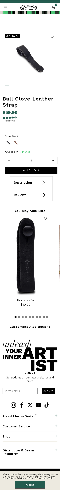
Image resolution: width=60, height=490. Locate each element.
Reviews (20, 195)
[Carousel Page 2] (19, 317)
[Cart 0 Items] (53, 8)
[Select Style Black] (8, 142)
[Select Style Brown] (15, 142)
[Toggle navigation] (5, 7)
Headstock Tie (25, 300)
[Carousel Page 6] (33, 317)
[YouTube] (38, 405)
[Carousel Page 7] (37, 317)
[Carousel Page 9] (44, 317)
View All (13, 35)
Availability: (11, 151)
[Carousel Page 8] (40, 317)
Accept (30, 484)
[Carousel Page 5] (30, 317)
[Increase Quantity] (54, 160)
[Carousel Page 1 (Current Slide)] (15, 317)
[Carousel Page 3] (23, 317)
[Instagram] (13, 405)
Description (23, 182)
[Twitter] (30, 405)
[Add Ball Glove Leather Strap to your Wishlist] (52, 36)
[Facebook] (21, 405)
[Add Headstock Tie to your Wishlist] (45, 218)
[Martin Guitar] (28, 7)
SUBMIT (48, 391)
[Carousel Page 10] (47, 317)
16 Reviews (10, 120)
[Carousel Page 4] (26, 317)
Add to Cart (31, 170)
